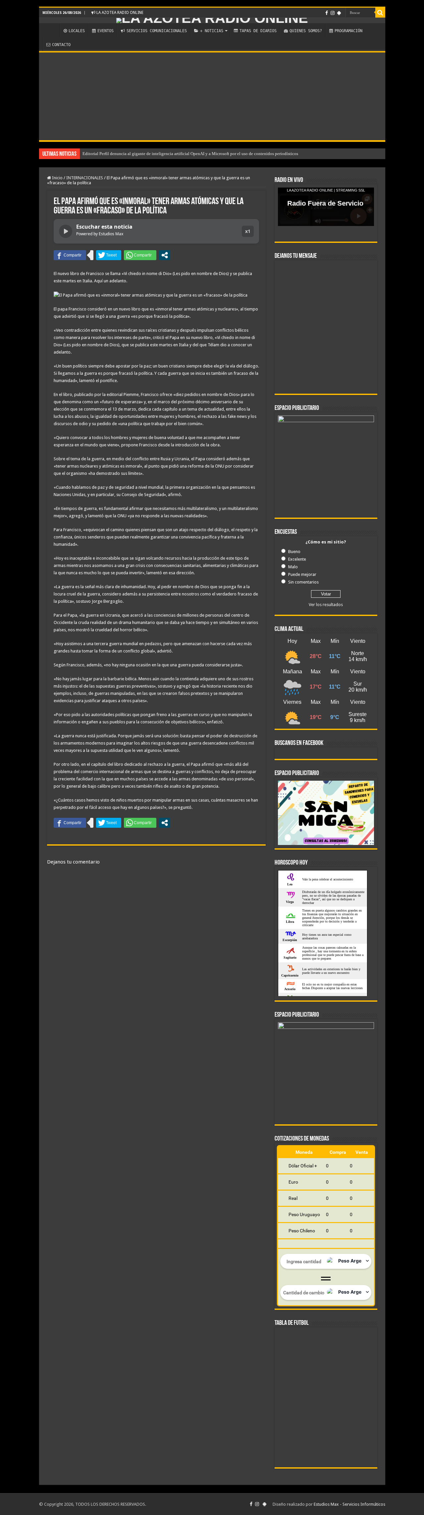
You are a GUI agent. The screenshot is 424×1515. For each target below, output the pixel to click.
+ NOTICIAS (211, 30)
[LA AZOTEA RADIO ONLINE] (212, 20)
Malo (293, 566)
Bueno (294, 551)
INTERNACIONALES (84, 177)
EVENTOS (105, 30)
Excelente (297, 559)
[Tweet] (108, 255)
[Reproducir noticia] (65, 231)
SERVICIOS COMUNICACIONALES (157, 30)
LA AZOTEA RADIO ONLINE (119, 12)
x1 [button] (247, 231)
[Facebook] (327, 13)
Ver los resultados (326, 604)
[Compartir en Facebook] (70, 255)
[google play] (339, 13)
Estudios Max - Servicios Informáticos (349, 1504)
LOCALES (77, 30)
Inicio (57, 177)
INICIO (51, 30)
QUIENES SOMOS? (306, 30)
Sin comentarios (303, 582)
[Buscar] (380, 13)
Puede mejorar (302, 574)
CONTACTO (61, 44)
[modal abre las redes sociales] (164, 255)
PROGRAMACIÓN (348, 30)
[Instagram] (332, 13)
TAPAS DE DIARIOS (258, 30)
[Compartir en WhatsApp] (140, 255)
